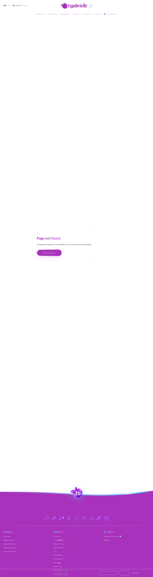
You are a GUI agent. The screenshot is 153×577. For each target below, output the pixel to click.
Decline (124, 573)
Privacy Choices (108, 573)
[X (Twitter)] (76, 518)
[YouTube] (61, 518)
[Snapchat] (99, 518)
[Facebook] (69, 518)
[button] (76, 492)
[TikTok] (54, 518)
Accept (135, 573)
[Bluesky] (106, 518)
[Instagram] (46, 518)
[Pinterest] (84, 518)
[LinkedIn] (91, 518)
